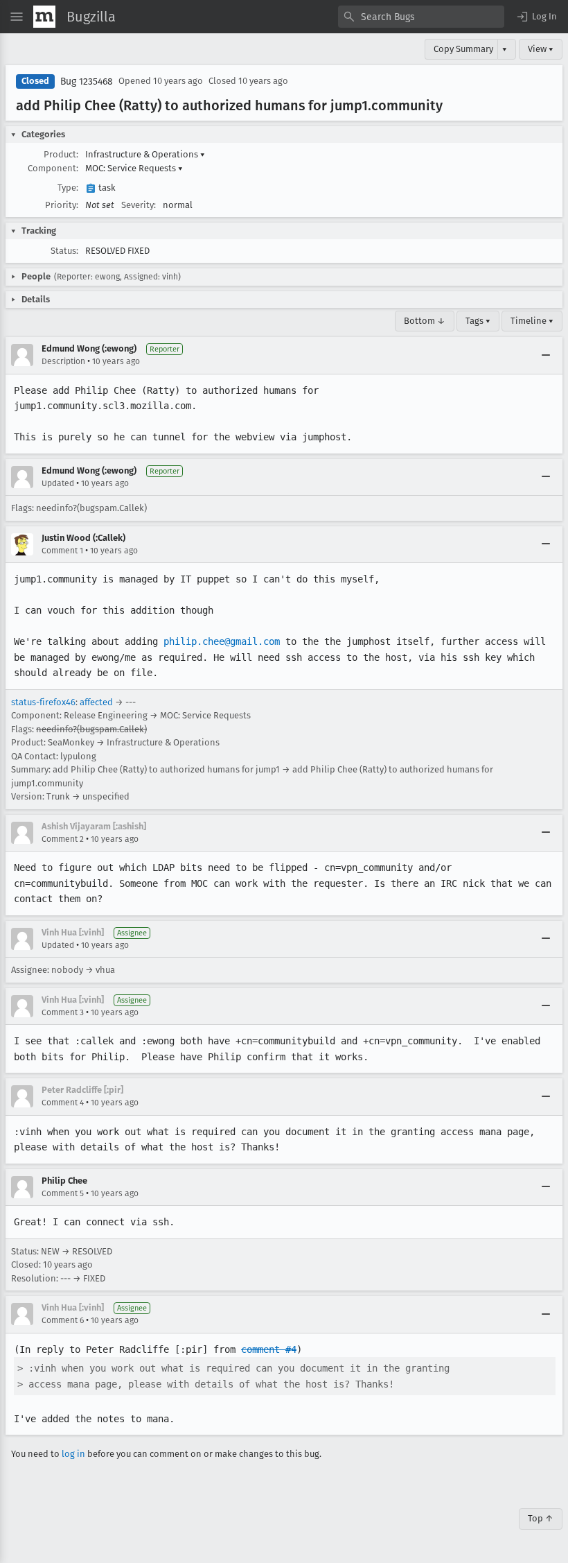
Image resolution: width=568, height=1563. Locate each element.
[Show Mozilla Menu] (44, 17)
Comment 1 (62, 550)
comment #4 (268, 1349)
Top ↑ (540, 1518)
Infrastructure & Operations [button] (145, 154)
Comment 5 (63, 1193)
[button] (536, 17)
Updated (58, 483)
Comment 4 (63, 1102)
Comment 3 (63, 1012)
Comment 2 (63, 839)
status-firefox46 (43, 702)
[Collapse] (546, 355)
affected (96, 702)
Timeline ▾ (532, 321)
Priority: (61, 205)
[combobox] (421, 17)
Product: (61, 154)
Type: (67, 187)
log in (73, 1454)
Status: (64, 250)
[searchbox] (421, 17)
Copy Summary (463, 49)
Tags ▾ (477, 321)
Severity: (138, 205)
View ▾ (540, 49)
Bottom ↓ (424, 321)
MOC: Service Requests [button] (134, 168)
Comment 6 (63, 1320)
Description (63, 361)
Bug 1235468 (86, 81)
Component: (53, 168)
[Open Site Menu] (17, 17)
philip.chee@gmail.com (221, 641)
